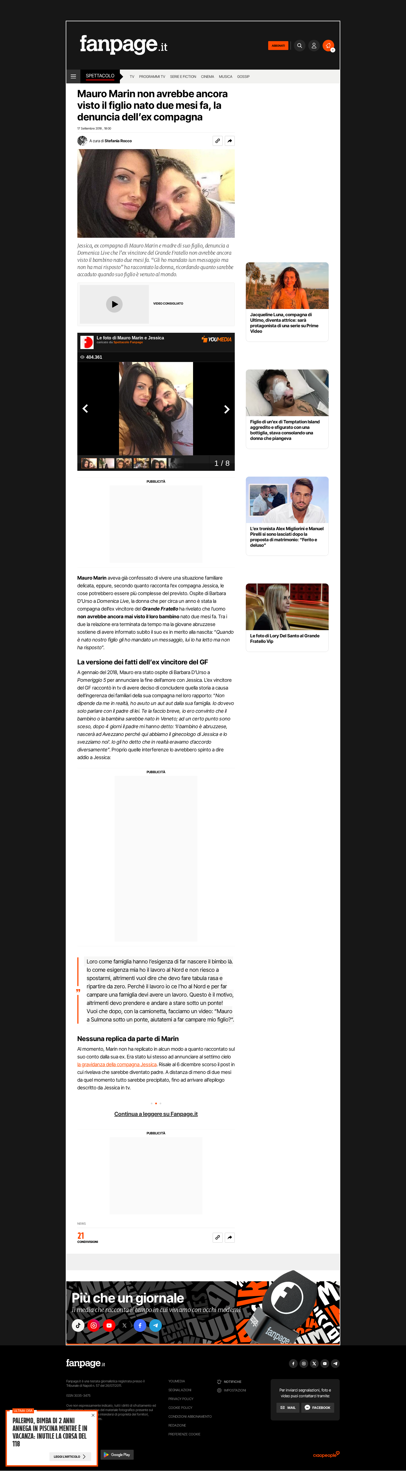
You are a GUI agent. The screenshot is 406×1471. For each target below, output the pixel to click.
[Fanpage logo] (116, 45)
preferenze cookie (184, 1434)
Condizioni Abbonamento (190, 1416)
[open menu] (73, 76)
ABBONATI (278, 45)
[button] (230, 141)
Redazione (177, 1425)
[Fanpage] (85, 1363)
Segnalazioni (179, 1390)
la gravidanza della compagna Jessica (117, 1064)
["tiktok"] (78, 1325)
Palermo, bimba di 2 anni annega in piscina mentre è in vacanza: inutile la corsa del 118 (49, 1432)
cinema (207, 76)
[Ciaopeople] (326, 1456)
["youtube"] (109, 1325)
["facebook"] (140, 1325)
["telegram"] (155, 1325)
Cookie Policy (180, 1408)
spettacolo (100, 75)
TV (132, 76)
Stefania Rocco (118, 140)
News (81, 1223)
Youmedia (176, 1381)
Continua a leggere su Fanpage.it (156, 1114)
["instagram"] (93, 1325)
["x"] (124, 1325)
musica (225, 76)
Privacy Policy (180, 1399)
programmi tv (152, 76)
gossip (243, 76)
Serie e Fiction (183, 76)
